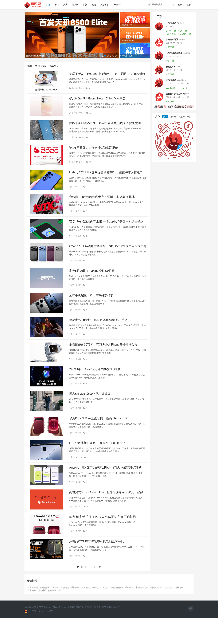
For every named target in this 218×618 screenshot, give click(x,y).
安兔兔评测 (32, 587)
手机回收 (75, 587)
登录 (180, 4)
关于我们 (71, 607)
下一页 (97, 567)
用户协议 (88, 607)
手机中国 (129, 587)
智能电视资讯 (117, 587)
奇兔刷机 (85, 587)
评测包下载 (171, 30)
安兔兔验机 (45, 587)
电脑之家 (179, 587)
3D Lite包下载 (184, 33)
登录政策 (97, 607)
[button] (32, 35)
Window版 (170, 87)
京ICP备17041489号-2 (111, 607)
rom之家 (104, 587)
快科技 (55, 587)
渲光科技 (42, 590)
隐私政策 (80, 607)
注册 (189, 4)
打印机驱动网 (54, 590)
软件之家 (169, 587)
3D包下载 (182, 30)
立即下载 (170, 47)
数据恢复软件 (156, 587)
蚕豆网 (95, 587)
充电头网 (31, 590)
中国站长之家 (142, 587)
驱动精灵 (65, 587)
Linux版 (184, 87)
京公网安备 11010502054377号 (40, 611)
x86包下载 (171, 33)
